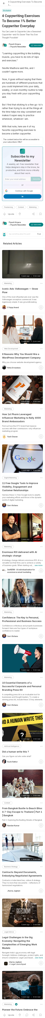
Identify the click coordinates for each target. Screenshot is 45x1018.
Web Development (11, 349)
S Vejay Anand (13, 307)
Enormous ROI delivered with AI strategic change (19, 554)
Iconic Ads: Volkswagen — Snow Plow (20, 290)
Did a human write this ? (15, 751)
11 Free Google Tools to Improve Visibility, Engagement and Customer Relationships (20, 487)
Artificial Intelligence (11, 746)
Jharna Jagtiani (13, 891)
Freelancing (8, 207)
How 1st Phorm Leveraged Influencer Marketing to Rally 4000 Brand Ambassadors (21, 418)
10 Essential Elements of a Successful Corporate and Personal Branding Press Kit (21, 686)
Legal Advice (9, 932)
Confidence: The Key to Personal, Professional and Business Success (22, 619)
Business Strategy (11, 867)
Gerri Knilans (12, 505)
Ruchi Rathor (12, 762)
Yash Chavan (12, 437)
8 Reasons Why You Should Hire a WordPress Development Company (21, 356)
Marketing (32, 207)
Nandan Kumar (13, 826)
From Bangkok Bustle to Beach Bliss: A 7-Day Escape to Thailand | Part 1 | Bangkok (22, 812)
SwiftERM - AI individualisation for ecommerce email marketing (21, 571)
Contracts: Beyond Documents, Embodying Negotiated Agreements (22, 874)
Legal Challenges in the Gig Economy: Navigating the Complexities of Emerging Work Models (19, 942)
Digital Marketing (10, 478)
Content (21, 207)
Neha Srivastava (13, 368)
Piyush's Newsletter (18, 225)
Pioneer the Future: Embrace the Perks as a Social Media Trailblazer (21, 1011)
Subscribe (36, 179)
